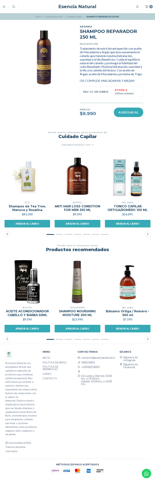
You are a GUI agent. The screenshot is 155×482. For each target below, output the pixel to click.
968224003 (88, 362)
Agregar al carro (128, 113)
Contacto (50, 378)
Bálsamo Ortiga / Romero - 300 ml (127, 313)
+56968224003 (90, 367)
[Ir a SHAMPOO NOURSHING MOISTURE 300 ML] (77, 281)
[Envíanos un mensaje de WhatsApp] (146, 473)
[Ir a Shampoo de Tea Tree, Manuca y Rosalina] (27, 176)
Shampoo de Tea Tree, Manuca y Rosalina (27, 208)
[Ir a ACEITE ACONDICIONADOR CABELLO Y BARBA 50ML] (27, 281)
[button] (50, 234)
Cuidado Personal (54, 16)
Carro (47, 374)
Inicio (38, 16)
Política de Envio (55, 362)
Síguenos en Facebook (130, 366)
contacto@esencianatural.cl (98, 357)
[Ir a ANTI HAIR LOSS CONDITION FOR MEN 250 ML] (77, 176)
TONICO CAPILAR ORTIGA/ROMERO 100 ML (128, 208)
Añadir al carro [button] (27, 223)
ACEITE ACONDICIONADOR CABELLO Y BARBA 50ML (27, 313)
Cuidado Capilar (75, 16)
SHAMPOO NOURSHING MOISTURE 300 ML (77, 313)
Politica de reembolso (50, 368)
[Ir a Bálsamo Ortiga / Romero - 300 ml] (127, 281)
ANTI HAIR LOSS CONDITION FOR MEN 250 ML (77, 208)
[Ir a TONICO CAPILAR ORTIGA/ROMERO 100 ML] (127, 176)
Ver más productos (76, 145)
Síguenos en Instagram (130, 359)
